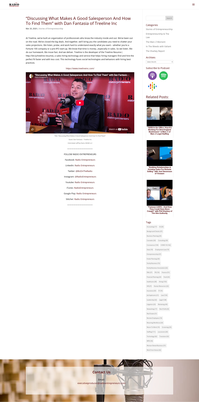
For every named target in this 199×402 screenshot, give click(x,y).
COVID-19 (166, 245)
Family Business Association (157, 268)
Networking (152, 309)
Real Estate (152, 314)
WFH (150, 341)
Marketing (162, 304)
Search (169, 18)
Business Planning (154, 236)
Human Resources (161, 286)
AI (161, 227)
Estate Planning (153, 259)
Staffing (151, 332)
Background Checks (154, 231)
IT (160, 291)
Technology (152, 336)
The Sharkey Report (155, 51)
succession (163, 332)
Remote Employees (154, 318)
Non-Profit (164, 309)
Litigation (151, 304)
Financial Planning (154, 277)
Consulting (163, 240)
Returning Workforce (155, 323)
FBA (149, 272)
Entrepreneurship (154, 254)
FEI (157, 272)
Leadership (152, 300)
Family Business (153, 263)
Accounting (152, 227)
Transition (164, 336)
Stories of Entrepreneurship (51, 28)
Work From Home (154, 350)
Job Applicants (153, 295)
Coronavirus (152, 245)
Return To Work (153, 327)
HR (149, 286)
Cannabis (151, 240)
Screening (166, 327)
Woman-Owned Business (156, 346)
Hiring (163, 282)
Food (167, 277)
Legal (162, 300)
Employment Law (162, 250)
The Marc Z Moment (155, 41)
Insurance (151, 291)
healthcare (152, 282)
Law (164, 295)
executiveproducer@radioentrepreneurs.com (102, 383)
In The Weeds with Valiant (158, 46)
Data (150, 250)
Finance (166, 272)
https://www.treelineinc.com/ (80, 68)
